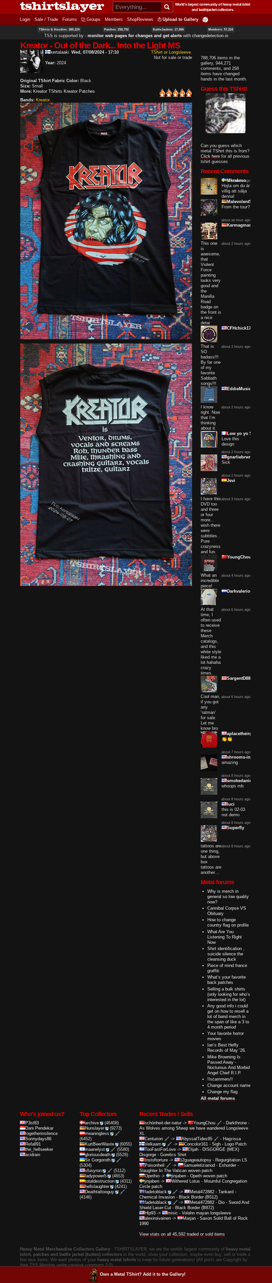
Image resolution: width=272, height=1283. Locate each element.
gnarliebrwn (239, 456)
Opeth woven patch (208, 1175)
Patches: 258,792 (116, 29)
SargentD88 (238, 678)
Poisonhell (155, 1165)
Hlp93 (150, 1212)
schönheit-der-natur (163, 1122)
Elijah (193, 1149)
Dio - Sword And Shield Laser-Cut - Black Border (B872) (194, 1205)
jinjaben (178, 1175)
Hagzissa (232, 1138)
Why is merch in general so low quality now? (228, 896)
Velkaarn (153, 1144)
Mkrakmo (236, 180)
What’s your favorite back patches (226, 980)
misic (173, 1212)
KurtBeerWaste (99, 1144)
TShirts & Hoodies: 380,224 (59, 29)
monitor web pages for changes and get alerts (135, 35)
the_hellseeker (39, 1149)
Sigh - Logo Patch (229, 1144)
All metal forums (218, 1098)
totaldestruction (99, 1181)
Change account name (228, 1085)
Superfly (235, 827)
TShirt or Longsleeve (171, 52)
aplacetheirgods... (245, 733)
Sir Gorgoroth (97, 1159)
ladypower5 (95, 1175)
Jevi (231, 480)
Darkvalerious (241, 591)
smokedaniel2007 (244, 780)
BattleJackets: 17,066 (168, 29)
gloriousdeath (97, 1154)
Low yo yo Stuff (243, 433)
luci (231, 804)
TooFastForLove (160, 1149)
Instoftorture (156, 1159)
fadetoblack (156, 1191)
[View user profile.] (31, 70)
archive (92, 1122)
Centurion (154, 1138)
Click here (210, 156)
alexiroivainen (158, 1218)
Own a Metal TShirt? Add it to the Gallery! (142, 1274)
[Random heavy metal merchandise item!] (205, 19)
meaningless (97, 1133)
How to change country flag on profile (228, 922)
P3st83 (32, 1122)
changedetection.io (210, 35)
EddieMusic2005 (243, 388)
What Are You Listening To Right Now (224, 937)
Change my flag (222, 1091)
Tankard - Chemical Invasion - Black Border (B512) (187, 1194)
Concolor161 (196, 1144)
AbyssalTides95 (196, 1138)
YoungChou (239, 557)
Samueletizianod (199, 1165)
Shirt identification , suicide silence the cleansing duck (225, 954)
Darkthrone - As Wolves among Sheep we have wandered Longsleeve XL (194, 1128)
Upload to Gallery (180, 19)
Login (25, 19)
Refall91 (33, 1144)
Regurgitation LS (231, 1159)
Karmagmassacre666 (248, 225)
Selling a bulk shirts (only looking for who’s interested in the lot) (228, 994)
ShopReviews (140, 19)
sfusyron (93, 1170)
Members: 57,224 (220, 29)
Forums (69, 19)
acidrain (32, 1154)
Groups (94, 19)
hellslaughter (97, 1186)
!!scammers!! (220, 1079)
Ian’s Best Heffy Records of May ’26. (226, 1047)
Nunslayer (94, 1128)
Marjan (189, 1218)
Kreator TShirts (47, 91)
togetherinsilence (41, 1133)
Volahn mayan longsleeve (206, 1212)
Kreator (43, 99)
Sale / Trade (46, 19)
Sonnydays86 (38, 1138)
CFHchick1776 (241, 328)
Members (114, 19)
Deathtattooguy (99, 1191)
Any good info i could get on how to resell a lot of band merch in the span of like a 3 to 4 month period (228, 1016)
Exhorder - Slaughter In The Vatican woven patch (189, 1168)
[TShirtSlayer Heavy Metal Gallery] (64, 7)
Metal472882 (202, 1191)
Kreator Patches (79, 91)
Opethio (152, 1175)
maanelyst (95, 1149)
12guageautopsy (195, 1159)
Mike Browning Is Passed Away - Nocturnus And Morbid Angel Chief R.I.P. (228, 1064)
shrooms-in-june (244, 757)
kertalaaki (59, 52)
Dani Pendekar (39, 1128)
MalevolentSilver (244, 201)
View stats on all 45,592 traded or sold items (182, 1234)
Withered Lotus (185, 1181)
